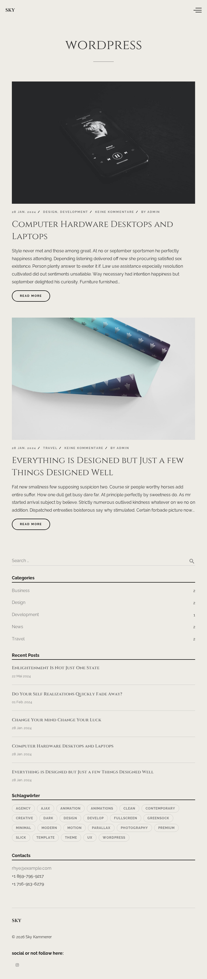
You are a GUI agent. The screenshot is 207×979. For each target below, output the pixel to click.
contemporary (160, 808)
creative (24, 818)
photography (134, 828)
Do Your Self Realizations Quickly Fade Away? (67, 694)
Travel (50, 448)
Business (21, 590)
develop (95, 818)
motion (74, 828)
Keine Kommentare (114, 212)
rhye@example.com (31, 868)
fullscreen (125, 818)
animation (70, 808)
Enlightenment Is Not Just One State (55, 668)
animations (102, 808)
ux (89, 837)
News (17, 626)
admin (153, 212)
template (45, 837)
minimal (23, 828)
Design (50, 212)
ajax (45, 808)
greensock (158, 818)
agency (23, 808)
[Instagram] (17, 965)
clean (129, 808)
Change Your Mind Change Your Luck (56, 720)
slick (21, 837)
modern (49, 828)
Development (74, 212)
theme (71, 837)
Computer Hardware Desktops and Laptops (62, 746)
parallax (101, 828)
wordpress (114, 837)
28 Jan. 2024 (24, 212)
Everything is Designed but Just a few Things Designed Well (83, 772)
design (70, 818)
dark (48, 818)
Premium (166, 828)
